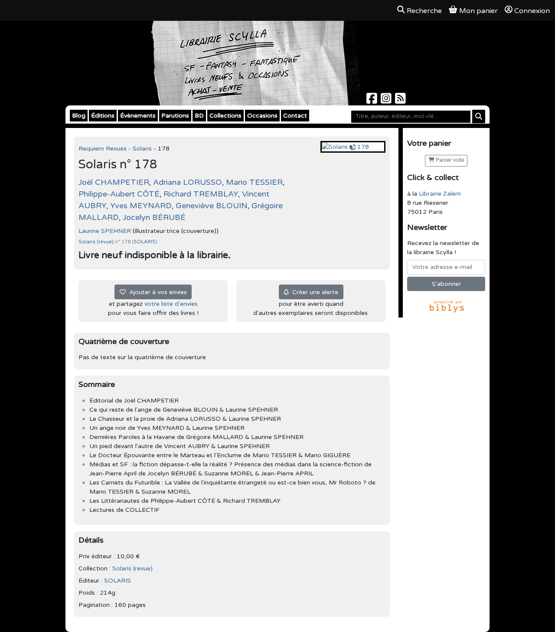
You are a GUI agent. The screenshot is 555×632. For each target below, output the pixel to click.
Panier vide (449, 160)
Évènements (138, 115)
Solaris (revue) (96, 242)
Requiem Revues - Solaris (115, 148)
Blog (78, 115)
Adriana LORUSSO (187, 182)
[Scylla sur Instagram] (387, 101)
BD (199, 115)
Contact (295, 115)
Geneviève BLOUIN (212, 205)
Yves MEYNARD (141, 205)
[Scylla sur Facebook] (373, 101)
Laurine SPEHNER (104, 231)
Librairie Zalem (440, 193)
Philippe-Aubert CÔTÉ (119, 194)
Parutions (175, 115)
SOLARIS (145, 242)
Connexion (532, 11)
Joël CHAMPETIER (113, 182)
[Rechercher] (478, 116)
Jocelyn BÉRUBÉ (154, 217)
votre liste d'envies (171, 304)
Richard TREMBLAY (200, 194)
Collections (225, 115)
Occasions (262, 115)
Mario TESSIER (254, 182)
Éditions (102, 115)
